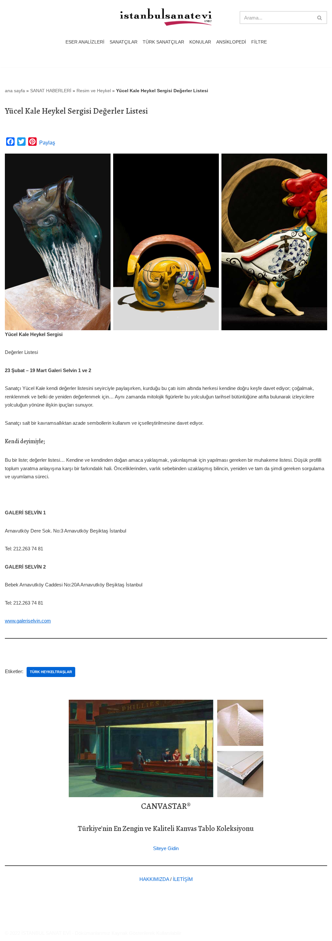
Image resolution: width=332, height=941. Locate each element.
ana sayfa (15, 90)
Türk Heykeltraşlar (51, 672)
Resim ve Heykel (94, 90)
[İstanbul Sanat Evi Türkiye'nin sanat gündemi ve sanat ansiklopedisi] (166, 18)
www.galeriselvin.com (28, 620)
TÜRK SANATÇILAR (163, 42)
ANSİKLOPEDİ (231, 42)
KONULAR (200, 42)
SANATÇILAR (123, 42)
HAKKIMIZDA (154, 879)
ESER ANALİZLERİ (84, 42)
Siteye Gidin (166, 848)
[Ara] (320, 17)
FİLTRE (259, 42)
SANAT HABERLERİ (50, 90)
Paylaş (47, 142)
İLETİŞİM (183, 879)
